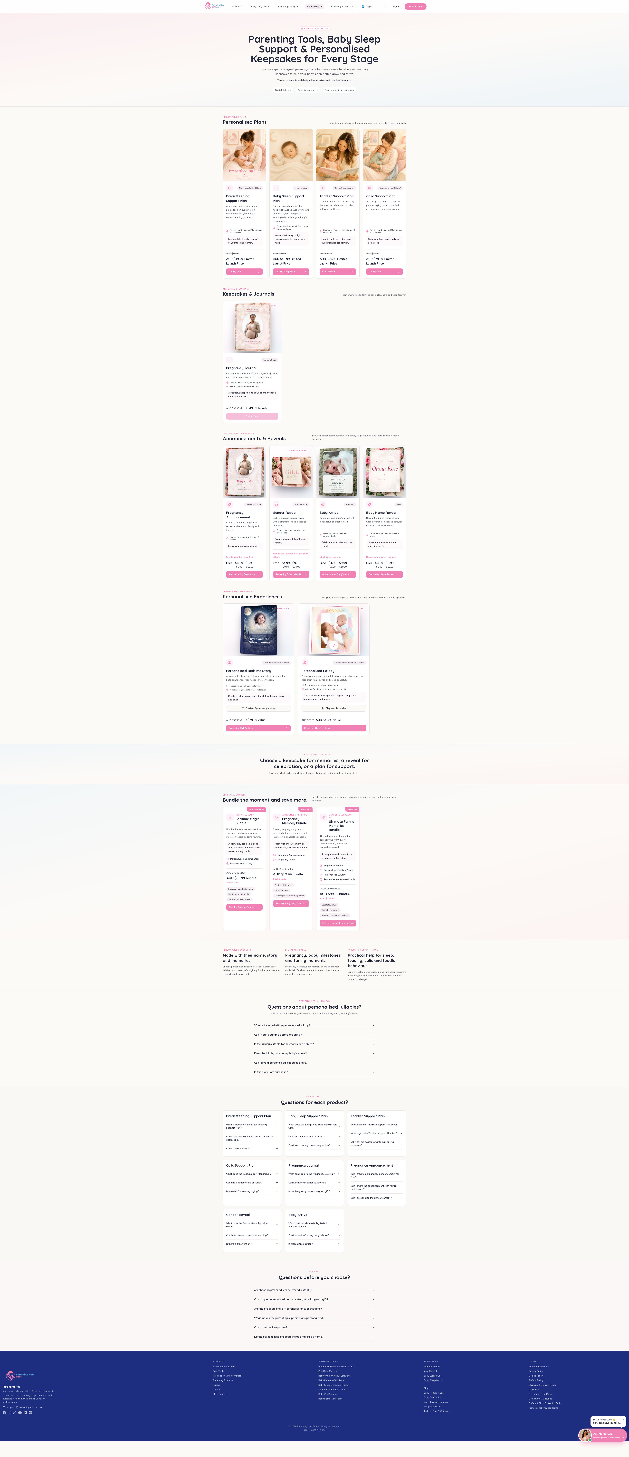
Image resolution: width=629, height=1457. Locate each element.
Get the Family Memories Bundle (339, 923)
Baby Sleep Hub (432, 1375)
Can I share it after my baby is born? (308, 1235)
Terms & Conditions (539, 1366)
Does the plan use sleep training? (306, 1136)
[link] (29, 1407)
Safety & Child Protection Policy (545, 1403)
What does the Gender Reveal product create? (247, 1225)
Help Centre (219, 1394)
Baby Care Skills (432, 1397)
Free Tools (235, 6)
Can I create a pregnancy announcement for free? (375, 1175)
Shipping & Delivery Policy (542, 1385)
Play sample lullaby (336, 708)
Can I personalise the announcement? (371, 1197)
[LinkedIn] (25, 1412)
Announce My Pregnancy (242, 574)
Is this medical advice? (238, 1148)
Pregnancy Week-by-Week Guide (335, 1366)
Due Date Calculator (329, 1371)
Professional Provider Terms (543, 1407)
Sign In (396, 6)
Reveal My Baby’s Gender (289, 574)
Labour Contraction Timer (331, 1389)
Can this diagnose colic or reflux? (244, 1182)
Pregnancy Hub (259, 6)
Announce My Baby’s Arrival (336, 574)
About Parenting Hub (224, 1366)
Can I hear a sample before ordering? (278, 1034)
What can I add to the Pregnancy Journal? (311, 1173)
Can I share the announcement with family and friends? (374, 1187)
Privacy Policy (536, 1371)
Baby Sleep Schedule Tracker (333, 1385)
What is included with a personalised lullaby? (282, 1025)
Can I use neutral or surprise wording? (247, 1235)
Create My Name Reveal (381, 574)
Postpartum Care (432, 1406)
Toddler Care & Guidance (437, 1411)
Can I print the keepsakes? (270, 1327)
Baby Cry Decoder (327, 1394)
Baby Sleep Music (433, 1380)
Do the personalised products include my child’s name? (289, 1336)
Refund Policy (536, 1380)
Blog (426, 1388)
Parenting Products (341, 6)
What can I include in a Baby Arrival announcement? (307, 1225)
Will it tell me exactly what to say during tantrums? (372, 1144)
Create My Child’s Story (241, 728)
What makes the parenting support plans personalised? (289, 1318)
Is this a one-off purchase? (271, 1072)
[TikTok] (14, 1412)
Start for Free (416, 6)
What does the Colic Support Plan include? (249, 1173)
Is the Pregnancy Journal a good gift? (309, 1191)
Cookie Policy (536, 1375)
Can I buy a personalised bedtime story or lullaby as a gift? (291, 1299)
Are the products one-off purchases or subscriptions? (288, 1308)
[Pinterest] (30, 1412)
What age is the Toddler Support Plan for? (374, 1133)
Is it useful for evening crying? (242, 1191)
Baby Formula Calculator (331, 1380)
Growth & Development (436, 1402)
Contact (217, 1389)
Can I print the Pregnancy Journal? (307, 1182)
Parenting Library (286, 6)
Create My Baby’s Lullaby (317, 728)
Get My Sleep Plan (285, 271)
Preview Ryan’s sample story (260, 708)
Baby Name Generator (330, 1398)
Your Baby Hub (431, 1371)
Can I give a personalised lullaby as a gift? (280, 1062)
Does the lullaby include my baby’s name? (280, 1053)
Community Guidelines (540, 1398)
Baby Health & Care (434, 1392)
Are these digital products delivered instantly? (283, 1290)
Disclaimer (534, 1389)
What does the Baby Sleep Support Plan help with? (312, 1126)
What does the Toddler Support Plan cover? (375, 1124)
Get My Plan (235, 271)
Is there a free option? (300, 1243)
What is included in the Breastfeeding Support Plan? (246, 1126)
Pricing (216, 1385)
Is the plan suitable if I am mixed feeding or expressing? (249, 1138)
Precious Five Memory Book (227, 1375)
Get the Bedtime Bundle (241, 907)
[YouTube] (20, 1412)
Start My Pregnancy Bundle (290, 903)
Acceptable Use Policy (540, 1394)
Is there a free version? (239, 1243)
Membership (313, 6)
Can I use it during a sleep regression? (309, 1145)
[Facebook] (4, 1412)
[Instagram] (9, 1412)
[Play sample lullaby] (333, 643)
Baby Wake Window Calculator (334, 1375)
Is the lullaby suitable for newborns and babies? (284, 1044)
